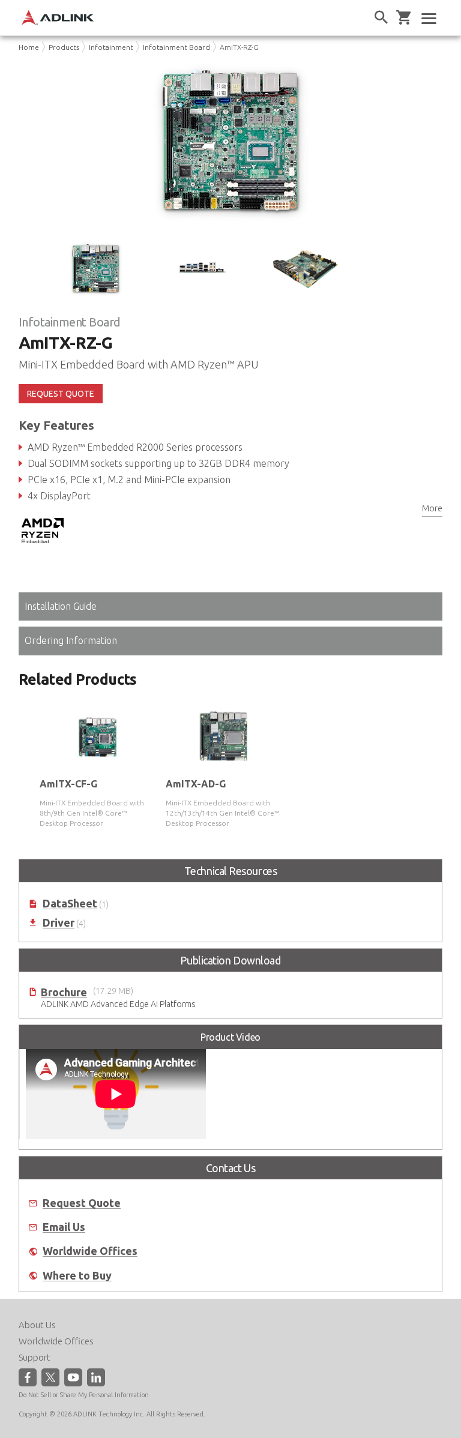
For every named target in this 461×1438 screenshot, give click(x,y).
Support (34, 1357)
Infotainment (111, 47)
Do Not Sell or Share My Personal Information (84, 1394)
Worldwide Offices (90, 1251)
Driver (58, 922)
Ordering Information (71, 640)
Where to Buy (77, 1275)
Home (29, 47)
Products (64, 47)
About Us (37, 1325)
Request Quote (82, 1203)
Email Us (64, 1227)
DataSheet (70, 903)
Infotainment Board (176, 47)
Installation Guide (61, 606)
